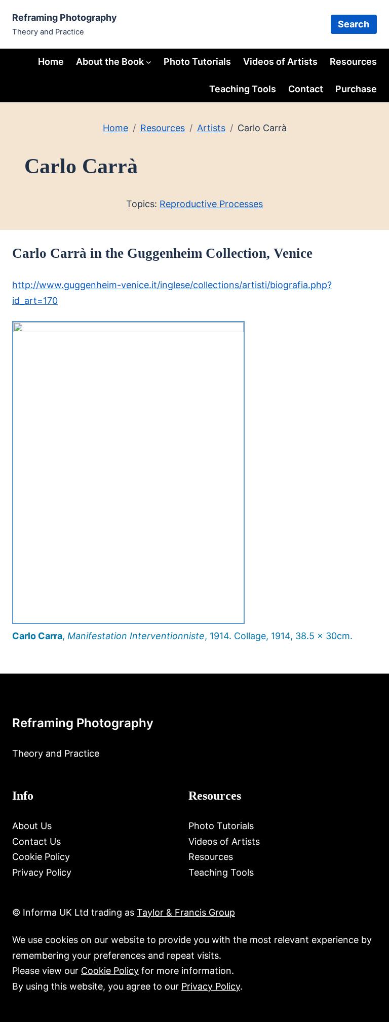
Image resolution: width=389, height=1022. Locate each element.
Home (51, 61)
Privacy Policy (210, 986)
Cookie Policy (110, 970)
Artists (211, 128)
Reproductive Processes (211, 204)
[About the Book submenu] (148, 61)
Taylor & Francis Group (186, 912)
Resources (162, 128)
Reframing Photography (64, 17)
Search (353, 24)
